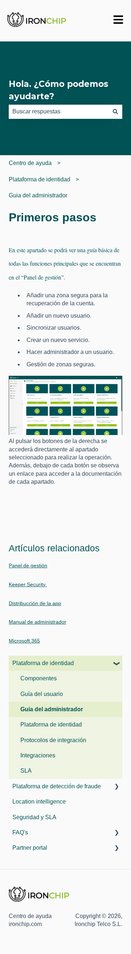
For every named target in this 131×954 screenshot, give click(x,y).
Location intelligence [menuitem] (39, 801)
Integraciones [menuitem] (37, 755)
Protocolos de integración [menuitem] (53, 740)
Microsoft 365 (24, 641)
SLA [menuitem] (26, 771)
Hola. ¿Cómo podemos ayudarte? (58, 90)
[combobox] (58, 111)
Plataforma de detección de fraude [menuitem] (56, 786)
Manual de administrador (37, 622)
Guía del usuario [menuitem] (41, 694)
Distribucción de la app (35, 603)
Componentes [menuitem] (38, 678)
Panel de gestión (28, 565)
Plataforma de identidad (39, 179)
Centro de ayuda (30, 163)
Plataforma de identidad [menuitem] (43, 663)
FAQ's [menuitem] (20, 832)
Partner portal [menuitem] (29, 848)
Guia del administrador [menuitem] (51, 709)
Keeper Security (28, 584)
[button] (116, 663)
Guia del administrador (38, 195)
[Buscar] (115, 111)
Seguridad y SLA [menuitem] (34, 817)
